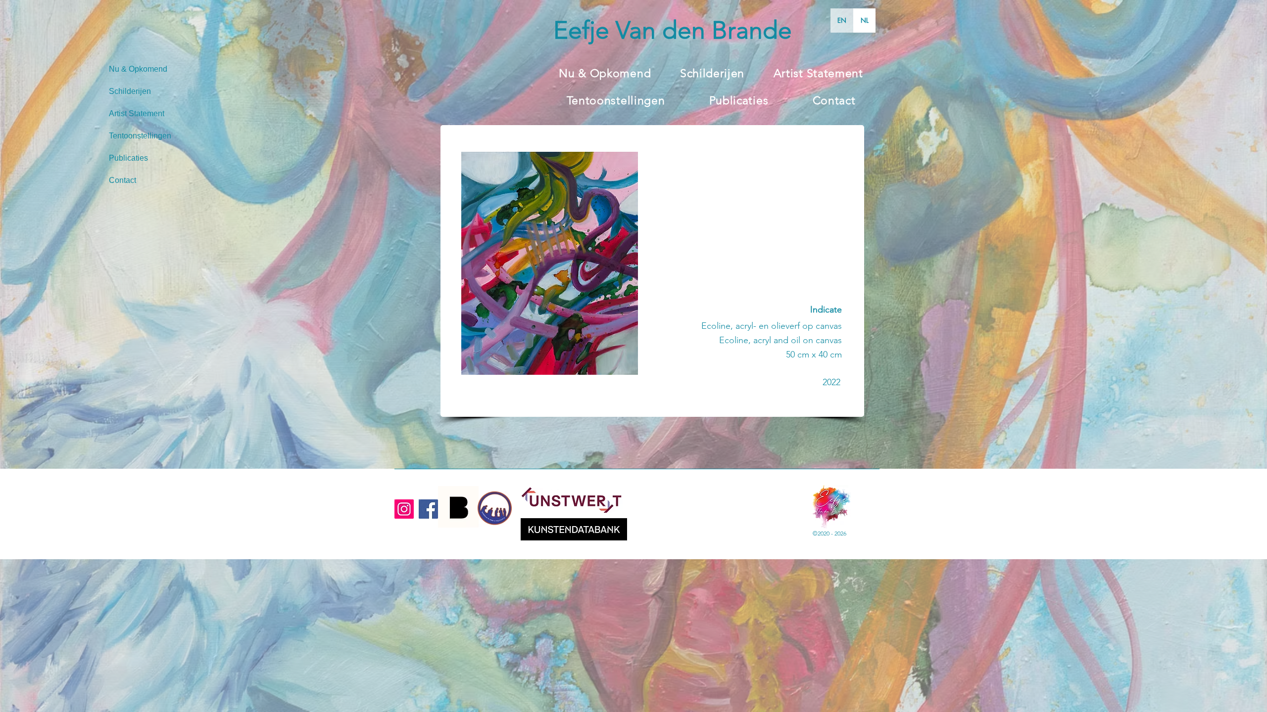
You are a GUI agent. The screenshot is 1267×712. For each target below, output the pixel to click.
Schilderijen (130, 91)
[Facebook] (428, 509)
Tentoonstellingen (140, 136)
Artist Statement (136, 113)
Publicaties (128, 158)
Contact (122, 180)
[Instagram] (404, 509)
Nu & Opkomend (138, 69)
